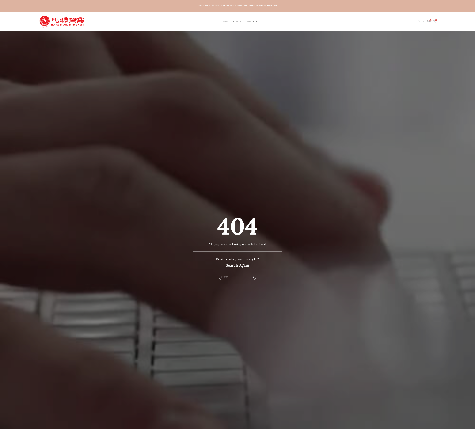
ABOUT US (236, 22)
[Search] (253, 277)
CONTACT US (251, 22)
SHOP (225, 22)
